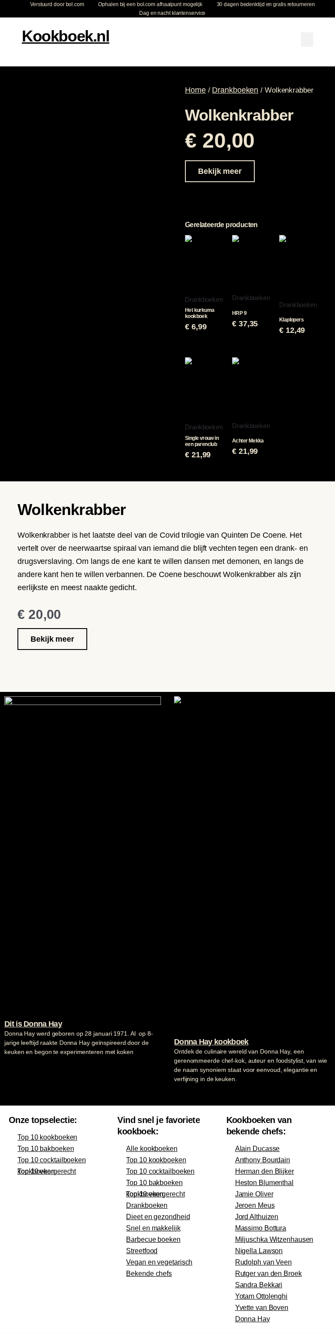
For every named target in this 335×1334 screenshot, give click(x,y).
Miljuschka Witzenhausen (274, 1239)
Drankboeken (235, 90)
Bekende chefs (149, 1273)
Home (195, 90)
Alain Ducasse (257, 1148)
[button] (307, 39)
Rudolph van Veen (263, 1262)
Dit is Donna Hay (33, 1024)
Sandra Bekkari (259, 1285)
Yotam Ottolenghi (261, 1296)
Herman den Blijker (264, 1171)
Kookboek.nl (65, 36)
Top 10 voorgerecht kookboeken (46, 1171)
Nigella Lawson (259, 1251)
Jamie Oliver (254, 1194)
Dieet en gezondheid (158, 1216)
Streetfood (141, 1251)
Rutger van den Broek (268, 1273)
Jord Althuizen (257, 1216)
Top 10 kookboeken (47, 1137)
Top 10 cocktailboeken (51, 1160)
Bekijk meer (220, 171)
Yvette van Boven (261, 1307)
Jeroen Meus (255, 1205)
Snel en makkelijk (153, 1228)
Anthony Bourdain (262, 1160)
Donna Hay (252, 1319)
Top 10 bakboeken (45, 1148)
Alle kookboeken (152, 1148)
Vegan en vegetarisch (159, 1262)
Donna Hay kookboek (211, 1041)
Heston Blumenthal (264, 1182)
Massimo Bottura (261, 1228)
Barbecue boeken (153, 1239)
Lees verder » (21, 1068)
